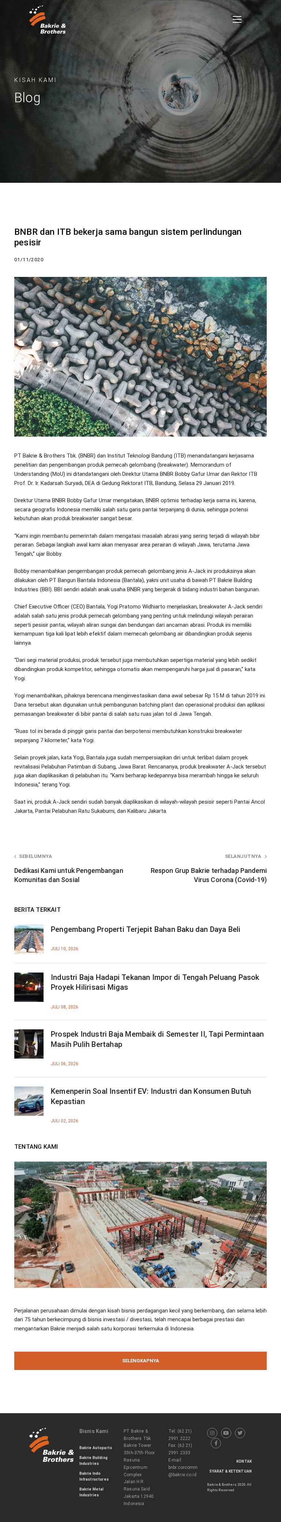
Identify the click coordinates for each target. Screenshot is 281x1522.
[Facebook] (216, 1443)
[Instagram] (212, 1433)
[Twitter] (240, 1433)
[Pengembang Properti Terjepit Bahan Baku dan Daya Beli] (29, 929)
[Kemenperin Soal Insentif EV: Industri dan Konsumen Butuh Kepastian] (29, 1091)
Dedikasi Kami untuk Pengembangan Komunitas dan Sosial (68, 868)
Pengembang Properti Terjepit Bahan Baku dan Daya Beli (146, 929)
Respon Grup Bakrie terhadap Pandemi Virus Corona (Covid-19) (209, 868)
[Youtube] (226, 1433)
